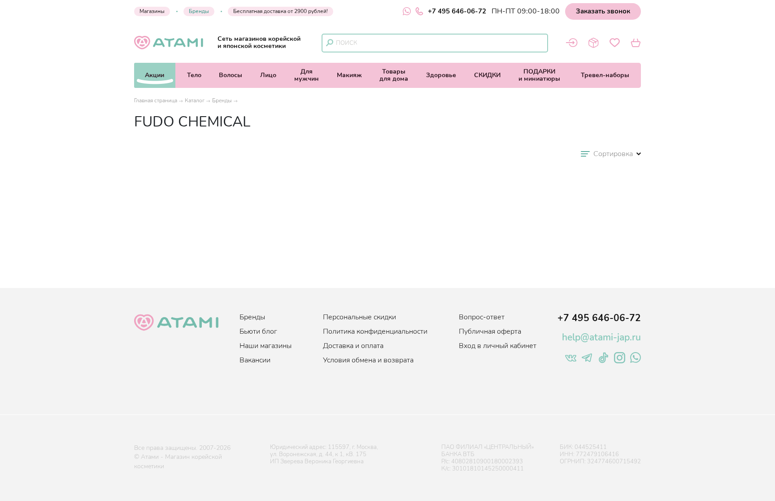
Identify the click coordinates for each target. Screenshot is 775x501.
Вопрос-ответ (482, 317)
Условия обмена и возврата (368, 360)
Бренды (199, 11)
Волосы (230, 75)
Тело (194, 75)
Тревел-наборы (605, 75)
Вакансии (254, 360)
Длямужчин (306, 75)
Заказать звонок (603, 11)
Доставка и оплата (353, 346)
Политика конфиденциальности (375, 331)
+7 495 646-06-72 (457, 11)
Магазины (152, 11)
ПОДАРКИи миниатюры (539, 75)
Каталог (195, 100)
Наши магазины (265, 346)
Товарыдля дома (393, 75)
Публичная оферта (490, 331)
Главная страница (155, 100)
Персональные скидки (359, 317)
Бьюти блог (258, 331)
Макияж (349, 75)
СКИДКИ (487, 75)
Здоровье (441, 75)
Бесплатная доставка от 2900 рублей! (280, 11)
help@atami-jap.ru (601, 337)
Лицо (268, 75)
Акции (154, 75)
